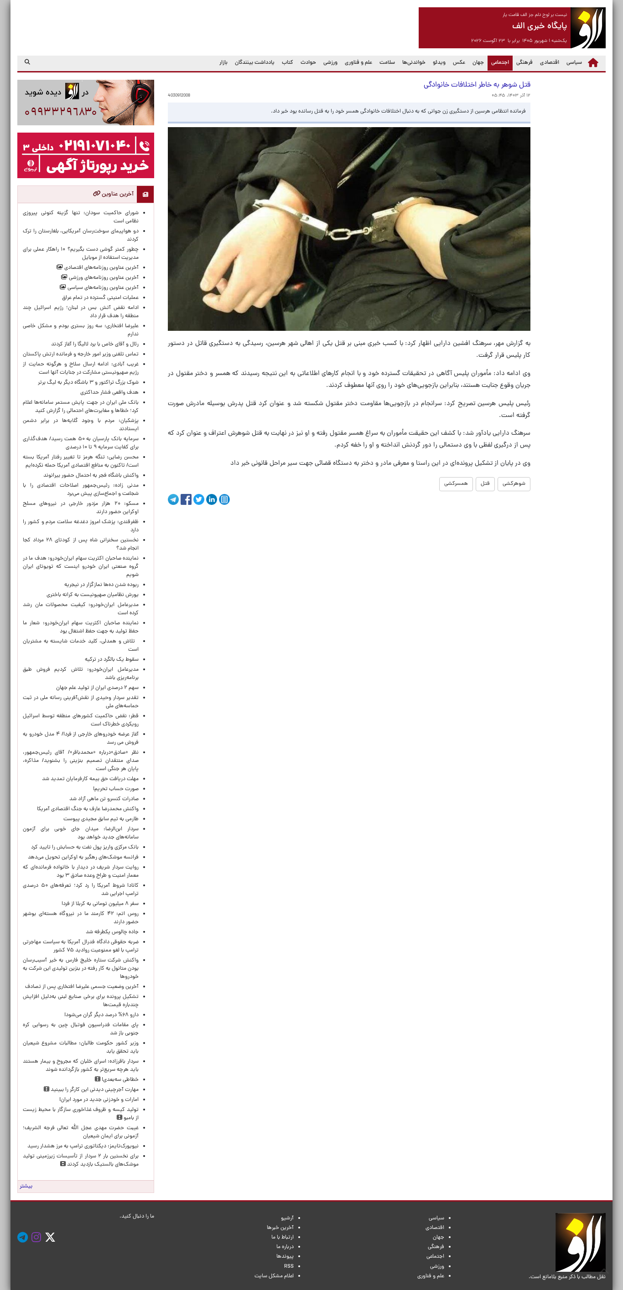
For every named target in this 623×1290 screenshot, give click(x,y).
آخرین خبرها (280, 1228)
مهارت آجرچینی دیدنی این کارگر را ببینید (94, 1090)
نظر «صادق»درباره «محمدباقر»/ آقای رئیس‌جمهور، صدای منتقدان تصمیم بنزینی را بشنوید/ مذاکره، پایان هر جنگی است (81, 761)
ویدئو (439, 63)
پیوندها (285, 1257)
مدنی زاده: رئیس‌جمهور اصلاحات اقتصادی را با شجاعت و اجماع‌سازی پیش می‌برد (81, 490)
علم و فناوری (358, 63)
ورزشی (330, 63)
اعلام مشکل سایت (274, 1276)
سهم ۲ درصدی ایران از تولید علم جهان (97, 688)
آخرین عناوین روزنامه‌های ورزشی (103, 278)
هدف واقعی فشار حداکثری (109, 393)
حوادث (308, 63)
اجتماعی (498, 62)
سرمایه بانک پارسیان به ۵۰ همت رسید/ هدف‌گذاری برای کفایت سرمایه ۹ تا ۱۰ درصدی (81, 443)
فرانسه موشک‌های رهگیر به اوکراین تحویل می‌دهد (83, 857)
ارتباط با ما (282, 1237)
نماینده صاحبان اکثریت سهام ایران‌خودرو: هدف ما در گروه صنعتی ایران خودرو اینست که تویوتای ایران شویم (81, 567)
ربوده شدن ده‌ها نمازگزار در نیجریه (101, 585)
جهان (478, 63)
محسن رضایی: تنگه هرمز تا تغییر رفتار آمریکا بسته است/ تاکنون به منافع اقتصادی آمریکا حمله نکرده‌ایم (81, 461)
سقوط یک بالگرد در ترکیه (112, 660)
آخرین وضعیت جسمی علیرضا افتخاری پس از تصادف (82, 987)
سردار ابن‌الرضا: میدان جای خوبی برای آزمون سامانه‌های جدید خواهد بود (81, 833)
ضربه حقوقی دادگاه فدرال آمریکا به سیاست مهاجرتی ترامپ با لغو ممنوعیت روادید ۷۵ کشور (81, 946)
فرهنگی (524, 63)
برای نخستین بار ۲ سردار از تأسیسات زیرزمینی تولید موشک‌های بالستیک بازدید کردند (81, 1160)
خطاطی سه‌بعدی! (119, 1080)
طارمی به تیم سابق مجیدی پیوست (101, 819)
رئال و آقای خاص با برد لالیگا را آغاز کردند (95, 344)
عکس (459, 63)
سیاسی (574, 63)
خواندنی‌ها (414, 63)
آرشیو (287, 1218)
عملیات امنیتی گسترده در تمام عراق (100, 298)
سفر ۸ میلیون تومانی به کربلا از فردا (100, 904)
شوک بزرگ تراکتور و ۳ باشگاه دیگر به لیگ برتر (88, 383)
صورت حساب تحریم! (116, 789)
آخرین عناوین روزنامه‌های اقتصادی (101, 268)
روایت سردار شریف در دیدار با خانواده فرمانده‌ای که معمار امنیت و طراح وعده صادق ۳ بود (81, 871)
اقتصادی (549, 63)
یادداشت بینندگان (255, 63)
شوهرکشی (514, 484)
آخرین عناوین (117, 194)
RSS (289, 1267)
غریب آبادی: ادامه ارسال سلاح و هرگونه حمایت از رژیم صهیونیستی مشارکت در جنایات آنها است (81, 368)
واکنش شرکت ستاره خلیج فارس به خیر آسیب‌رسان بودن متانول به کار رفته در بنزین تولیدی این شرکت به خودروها (81, 968)
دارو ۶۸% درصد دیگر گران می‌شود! (101, 1015)
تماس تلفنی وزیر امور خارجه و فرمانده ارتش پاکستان (81, 354)
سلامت (387, 63)
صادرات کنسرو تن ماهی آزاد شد (104, 799)
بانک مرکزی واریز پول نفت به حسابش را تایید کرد (85, 847)
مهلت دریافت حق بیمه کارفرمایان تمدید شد (90, 779)
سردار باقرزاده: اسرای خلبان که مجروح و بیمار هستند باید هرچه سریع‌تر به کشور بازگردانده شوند (81, 1066)
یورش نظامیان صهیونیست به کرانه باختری (93, 595)
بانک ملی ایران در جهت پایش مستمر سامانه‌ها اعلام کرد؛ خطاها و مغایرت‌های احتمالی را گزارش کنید (81, 407)
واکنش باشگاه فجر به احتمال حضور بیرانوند (91, 476)
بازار (223, 63)
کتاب (287, 63)
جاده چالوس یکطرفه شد (112, 932)
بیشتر (26, 1186)
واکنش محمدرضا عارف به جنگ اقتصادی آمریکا (88, 809)
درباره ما (285, 1247)
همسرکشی (456, 484)
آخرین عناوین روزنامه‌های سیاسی (102, 288)
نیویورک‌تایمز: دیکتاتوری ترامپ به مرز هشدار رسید (83, 1146)
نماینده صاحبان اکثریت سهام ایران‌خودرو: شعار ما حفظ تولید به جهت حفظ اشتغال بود (81, 627)
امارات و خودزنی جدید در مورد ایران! (99, 1100)
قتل (485, 484)
